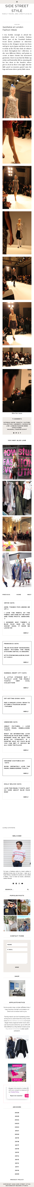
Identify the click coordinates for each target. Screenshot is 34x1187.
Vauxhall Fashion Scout (17, 429)
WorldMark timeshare (17, 1021)
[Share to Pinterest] (20, 433)
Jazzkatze (26, 424)
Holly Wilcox (10, 784)
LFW (8, 426)
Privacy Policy (17, 1179)
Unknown (8, 722)
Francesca (9, 643)
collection (8, 424)
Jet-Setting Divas (12, 698)
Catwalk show (9, 422)
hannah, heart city (13, 673)
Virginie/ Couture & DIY (14, 761)
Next (29, 594)
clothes (26, 422)
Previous (6, 594)
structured (17, 427)
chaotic (19, 422)
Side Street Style (23, 1184)
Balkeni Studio (22, 1185)
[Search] (28, 889)
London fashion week (19, 426)
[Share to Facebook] (13, 433)
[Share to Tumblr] (18, 433)
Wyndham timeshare (13, 1029)
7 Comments (17, 419)
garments (17, 424)
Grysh (7, 603)
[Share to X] (16, 433)
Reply (26, 633)
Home (19, 594)
